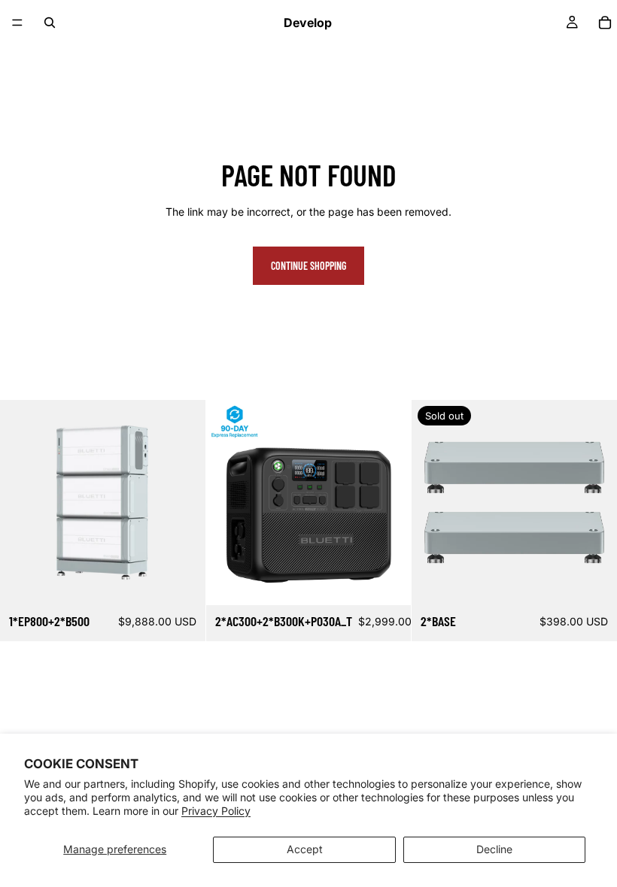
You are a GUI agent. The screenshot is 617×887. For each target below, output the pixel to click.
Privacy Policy (216, 810)
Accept (305, 849)
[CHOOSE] (388, 581)
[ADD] (182, 581)
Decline (494, 849)
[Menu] (17, 22)
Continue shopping (308, 265)
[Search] (49, 22)
